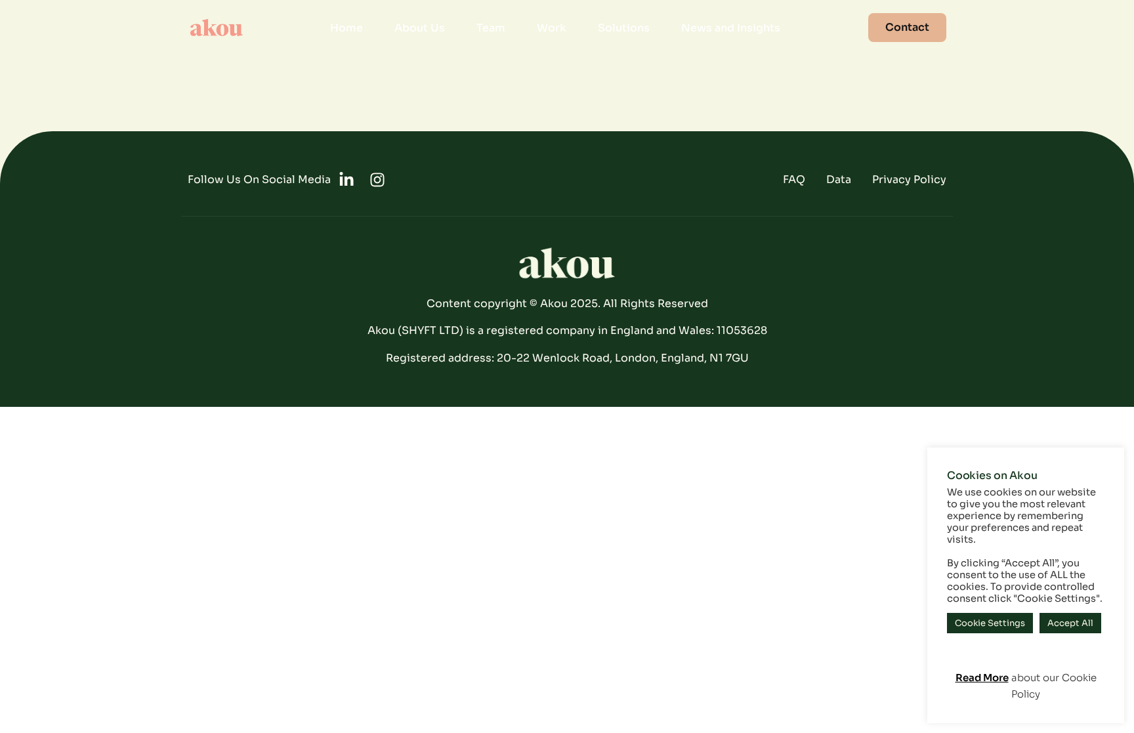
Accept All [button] (1070, 623)
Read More (982, 677)
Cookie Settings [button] (990, 623)
